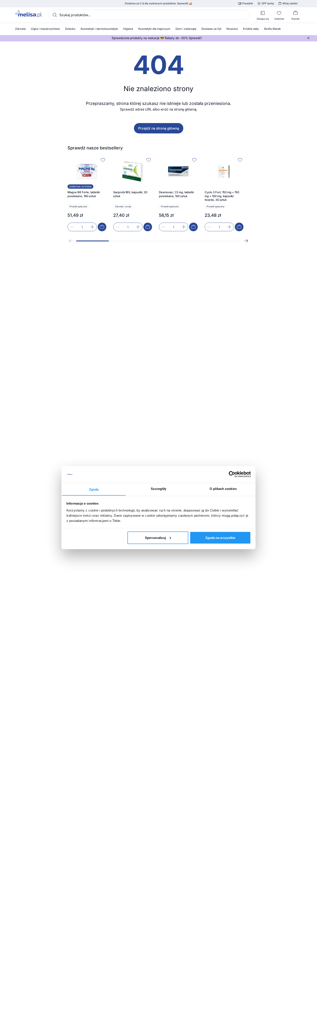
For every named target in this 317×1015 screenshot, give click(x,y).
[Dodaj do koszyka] (102, 227)
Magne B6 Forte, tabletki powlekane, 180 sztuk (83, 194)
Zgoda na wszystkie (220, 537)
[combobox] (149, 15)
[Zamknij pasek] (308, 38)
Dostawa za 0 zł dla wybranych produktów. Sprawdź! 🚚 (158, 3)
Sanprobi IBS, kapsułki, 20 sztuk (130, 194)
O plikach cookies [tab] (223, 488)
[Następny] (246, 240)
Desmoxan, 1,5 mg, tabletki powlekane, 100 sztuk (176, 194)
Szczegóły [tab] (158, 488)
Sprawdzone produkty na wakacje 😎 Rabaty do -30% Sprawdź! (157, 38)
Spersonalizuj (155, 537)
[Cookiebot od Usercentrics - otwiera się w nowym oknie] (232, 474)
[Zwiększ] (92, 227)
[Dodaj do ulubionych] (102, 159)
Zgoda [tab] (94, 489)
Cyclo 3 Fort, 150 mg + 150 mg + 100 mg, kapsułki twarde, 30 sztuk (222, 195)
